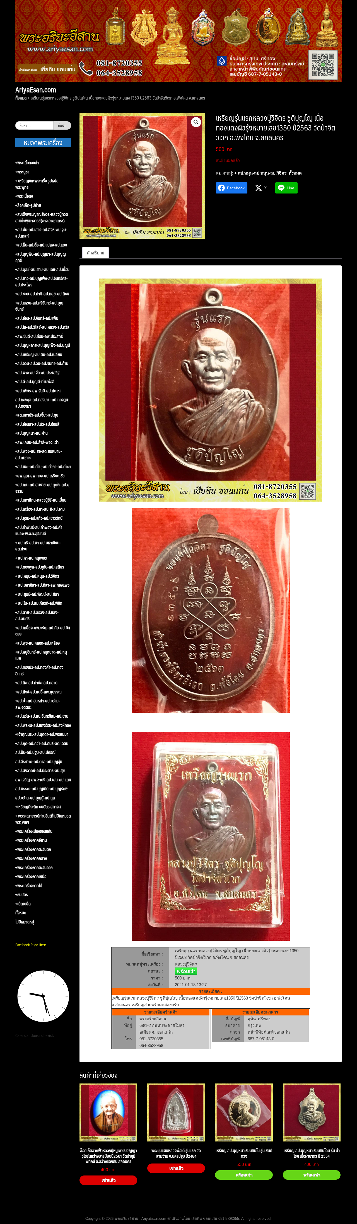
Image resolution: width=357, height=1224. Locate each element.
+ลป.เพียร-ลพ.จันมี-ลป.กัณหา (38, 391)
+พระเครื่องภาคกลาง (31, 858)
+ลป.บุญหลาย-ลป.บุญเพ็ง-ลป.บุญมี (42, 345)
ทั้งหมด (20, 97)
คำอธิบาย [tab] (95, 252)
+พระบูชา (22, 172)
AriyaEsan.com (35, 89)
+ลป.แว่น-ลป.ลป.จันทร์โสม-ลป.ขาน (41, 716)
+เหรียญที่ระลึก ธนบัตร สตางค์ (38, 807)
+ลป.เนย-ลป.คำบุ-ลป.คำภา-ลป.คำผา (43, 466)
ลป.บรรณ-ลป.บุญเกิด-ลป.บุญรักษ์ (41, 788)
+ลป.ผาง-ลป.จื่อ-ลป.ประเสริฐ (37, 372)
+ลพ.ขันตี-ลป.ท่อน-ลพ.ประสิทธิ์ (39, 336)
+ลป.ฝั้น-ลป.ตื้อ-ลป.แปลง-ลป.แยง (41, 245)
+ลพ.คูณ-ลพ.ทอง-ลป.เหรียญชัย (40, 476)
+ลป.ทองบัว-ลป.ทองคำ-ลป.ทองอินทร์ (39, 670)
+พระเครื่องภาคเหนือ (30, 876)
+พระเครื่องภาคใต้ (28, 885)
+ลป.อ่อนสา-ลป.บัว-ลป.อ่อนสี (37, 424)
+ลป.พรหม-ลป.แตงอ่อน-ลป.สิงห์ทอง (43, 725)
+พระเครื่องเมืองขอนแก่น (33, 831)
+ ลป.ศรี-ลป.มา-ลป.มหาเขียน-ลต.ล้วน (38, 546)
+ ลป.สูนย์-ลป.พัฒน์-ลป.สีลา (37, 594)
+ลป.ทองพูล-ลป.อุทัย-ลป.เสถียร (39, 567)
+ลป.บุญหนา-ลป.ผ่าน (31, 433)
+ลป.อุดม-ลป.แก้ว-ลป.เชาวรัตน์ (38, 518)
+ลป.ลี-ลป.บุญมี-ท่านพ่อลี (34, 381)
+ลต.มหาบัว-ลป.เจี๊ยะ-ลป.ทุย (36, 415)
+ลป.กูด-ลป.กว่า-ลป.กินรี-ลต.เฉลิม (41, 743)
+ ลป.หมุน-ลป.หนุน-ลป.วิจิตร (260, 173)
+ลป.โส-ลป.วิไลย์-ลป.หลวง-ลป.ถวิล (42, 327)
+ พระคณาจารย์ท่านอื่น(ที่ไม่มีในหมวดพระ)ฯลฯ (43, 819)
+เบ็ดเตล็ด (23, 904)
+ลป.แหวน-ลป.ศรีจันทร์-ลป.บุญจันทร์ (39, 306)
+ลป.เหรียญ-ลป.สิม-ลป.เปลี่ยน (38, 354)
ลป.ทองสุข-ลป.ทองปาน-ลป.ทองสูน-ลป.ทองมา (42, 402)
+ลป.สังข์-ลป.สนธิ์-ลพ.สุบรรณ (38, 692)
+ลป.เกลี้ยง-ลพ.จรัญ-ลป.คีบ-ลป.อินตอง (42, 631)
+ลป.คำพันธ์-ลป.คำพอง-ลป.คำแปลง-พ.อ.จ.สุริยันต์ (38, 530)
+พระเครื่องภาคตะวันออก (34, 867)
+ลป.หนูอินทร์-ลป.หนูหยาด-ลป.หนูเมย (41, 655)
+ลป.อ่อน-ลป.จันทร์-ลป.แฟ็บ (36, 318)
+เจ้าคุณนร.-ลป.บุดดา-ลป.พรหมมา (41, 734)
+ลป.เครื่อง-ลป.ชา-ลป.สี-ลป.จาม (40, 509)
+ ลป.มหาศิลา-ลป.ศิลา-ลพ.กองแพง (42, 585)
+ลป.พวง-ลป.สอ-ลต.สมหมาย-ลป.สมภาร (38, 454)
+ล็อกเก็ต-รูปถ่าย (28, 205)
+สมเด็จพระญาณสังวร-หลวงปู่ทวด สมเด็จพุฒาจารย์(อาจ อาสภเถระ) (41, 217)
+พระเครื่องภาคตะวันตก (33, 849)
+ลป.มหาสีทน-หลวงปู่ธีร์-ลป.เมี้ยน (40, 500)
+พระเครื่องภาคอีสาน (31, 840)
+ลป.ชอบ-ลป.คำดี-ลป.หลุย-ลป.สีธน (42, 294)
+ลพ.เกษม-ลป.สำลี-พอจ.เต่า (37, 442)
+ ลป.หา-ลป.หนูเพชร (31, 558)
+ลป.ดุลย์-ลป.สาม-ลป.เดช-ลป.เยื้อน (42, 269)
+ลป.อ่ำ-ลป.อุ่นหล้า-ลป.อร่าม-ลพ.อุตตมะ (37, 704)
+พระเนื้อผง (24, 196)
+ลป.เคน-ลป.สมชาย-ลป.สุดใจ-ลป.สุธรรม (42, 488)
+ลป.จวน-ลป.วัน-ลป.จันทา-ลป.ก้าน (41, 363)
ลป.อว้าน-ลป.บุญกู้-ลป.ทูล (35, 798)
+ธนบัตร (21, 894)
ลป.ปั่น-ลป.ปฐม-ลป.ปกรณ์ (35, 752)
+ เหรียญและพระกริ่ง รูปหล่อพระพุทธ (36, 184)
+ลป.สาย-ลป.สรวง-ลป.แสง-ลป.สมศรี (37, 615)
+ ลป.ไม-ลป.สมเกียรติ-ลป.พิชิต (38, 603)
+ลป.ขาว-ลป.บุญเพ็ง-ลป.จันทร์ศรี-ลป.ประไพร (41, 281)
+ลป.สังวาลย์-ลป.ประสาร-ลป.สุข (40, 770)
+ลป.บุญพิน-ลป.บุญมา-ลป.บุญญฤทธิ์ (40, 257)
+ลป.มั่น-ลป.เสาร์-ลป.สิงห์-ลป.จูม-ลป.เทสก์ (41, 232)
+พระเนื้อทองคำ (27, 162)
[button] (196, 122)
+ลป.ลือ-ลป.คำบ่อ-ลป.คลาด (36, 682)
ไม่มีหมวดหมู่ (24, 922)
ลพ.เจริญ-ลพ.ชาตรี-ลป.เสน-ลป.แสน (43, 780)
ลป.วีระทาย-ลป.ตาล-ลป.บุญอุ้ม (38, 761)
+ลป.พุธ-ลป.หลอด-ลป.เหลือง (37, 643)
